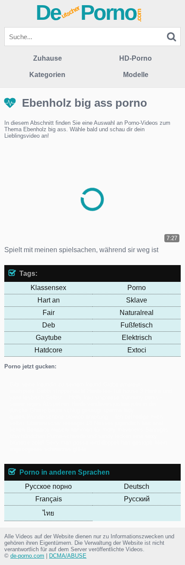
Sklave (136, 300)
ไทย (48, 513)
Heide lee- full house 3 (115, 391)
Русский (137, 499)
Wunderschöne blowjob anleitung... (70, 417)
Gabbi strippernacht (61, 391)
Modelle (135, 74)
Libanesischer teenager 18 (59, 423)
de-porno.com (27, 556)
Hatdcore (48, 350)
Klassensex (48, 287)
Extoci (136, 350)
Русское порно (48, 486)
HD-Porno (135, 58)
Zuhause (47, 58)
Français (48, 499)
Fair (49, 312)
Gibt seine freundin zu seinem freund (55, 384)
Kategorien (47, 74)
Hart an (48, 300)
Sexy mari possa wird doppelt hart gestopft (99, 442)
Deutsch (136, 486)
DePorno (89, 12)
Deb (48, 325)
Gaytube (49, 337)
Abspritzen (56, 404)
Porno (136, 287)
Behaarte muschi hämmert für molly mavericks (85, 429)
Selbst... (56, 397)
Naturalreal (137, 312)
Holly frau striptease (94, 397)
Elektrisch (137, 337)
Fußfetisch (136, 325)
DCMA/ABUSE (67, 556)
